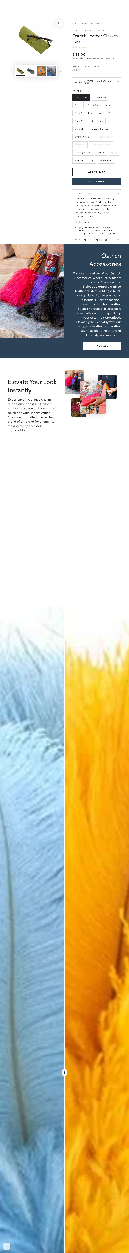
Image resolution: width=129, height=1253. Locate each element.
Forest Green (104, 137)
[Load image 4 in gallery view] (51, 71)
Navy (115, 153)
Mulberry (81, 145)
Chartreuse (81, 98)
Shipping (89, 58)
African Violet (107, 114)
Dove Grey (106, 161)
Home (75, 24)
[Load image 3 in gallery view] (41, 71)
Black (79, 106)
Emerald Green (100, 129)
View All (102, 346)
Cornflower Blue (101, 145)
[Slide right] (60, 71)
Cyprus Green (82, 137)
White (102, 153)
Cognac (111, 106)
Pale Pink (81, 122)
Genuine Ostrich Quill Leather (88, 30)
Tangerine (100, 98)
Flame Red (93, 106)
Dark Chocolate (84, 114)
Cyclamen (98, 122)
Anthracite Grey (84, 161)
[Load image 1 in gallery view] (20, 71)
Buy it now (97, 181)
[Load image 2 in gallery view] (31, 71)
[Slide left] (11, 71)
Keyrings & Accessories (92, 24)
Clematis (81, 129)
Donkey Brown (83, 153)
